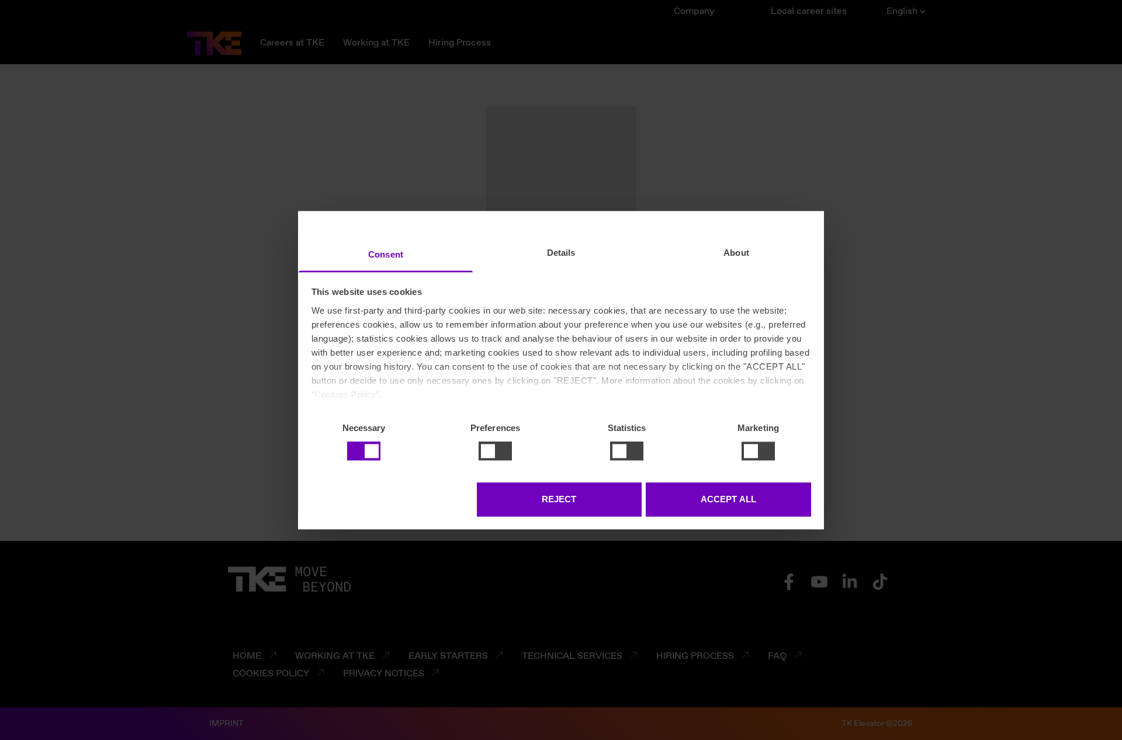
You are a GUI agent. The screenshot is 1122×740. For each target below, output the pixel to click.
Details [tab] (561, 253)
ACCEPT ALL (728, 499)
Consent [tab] (385, 254)
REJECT (559, 499)
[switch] (495, 451)
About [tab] (736, 253)
